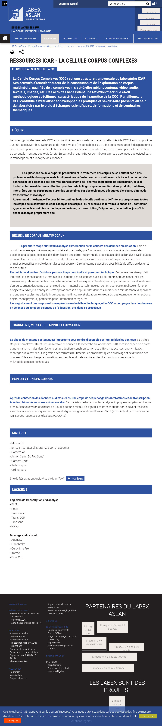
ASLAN (22, 46)
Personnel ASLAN (18, 619)
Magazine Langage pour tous (62, 636)
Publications (16, 645)
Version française (36, 46)
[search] (129, 3)
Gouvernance (16, 616)
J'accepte (148, 716)
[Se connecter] (156, 4)
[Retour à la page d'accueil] (26, 13)
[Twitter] (151, 10)
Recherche (14, 630)
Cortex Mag (53, 639)
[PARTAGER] (22, 52)
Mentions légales (56, 671)
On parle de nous (18, 678)
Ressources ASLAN (55, 656)
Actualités (51, 621)
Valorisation (15, 669)
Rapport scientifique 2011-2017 (25, 622)
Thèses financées (18, 661)
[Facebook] (149, 16)
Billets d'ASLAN (55, 633)
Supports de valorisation (60, 604)
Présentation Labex (18, 610)
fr (4, 3)
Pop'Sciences (54, 642)
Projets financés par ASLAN (23, 642)
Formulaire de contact (58, 668)
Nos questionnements (58, 629)
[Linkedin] (150, 22)
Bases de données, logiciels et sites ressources (62, 612)
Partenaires (53, 607)
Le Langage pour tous (57, 627)
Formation (15, 671)
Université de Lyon (68, 3)
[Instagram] (148, 28)
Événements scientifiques (22, 649)
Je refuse (12, 721)
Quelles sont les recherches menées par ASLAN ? (70, 46)
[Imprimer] (13, 52)
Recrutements (54, 664)
